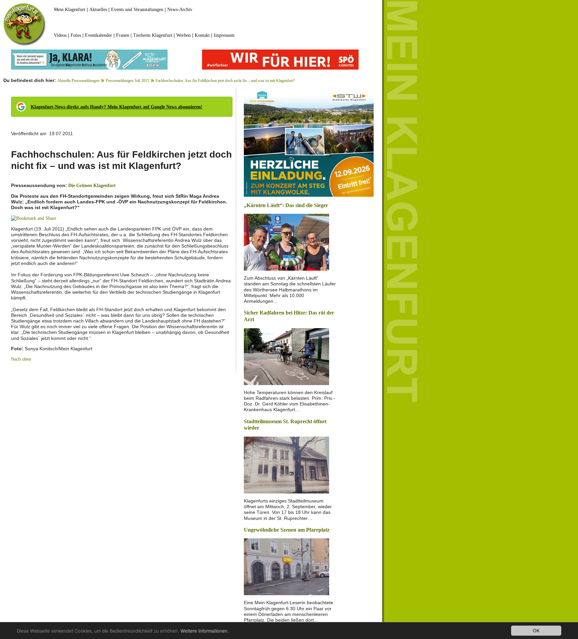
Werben (183, 35)
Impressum (224, 35)
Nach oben (21, 359)
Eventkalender (98, 35)
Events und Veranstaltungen (137, 9)
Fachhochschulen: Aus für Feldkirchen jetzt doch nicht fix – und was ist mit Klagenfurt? (225, 80)
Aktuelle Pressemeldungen (78, 80)
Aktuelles (98, 9)
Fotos (76, 35)
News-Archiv (179, 9)
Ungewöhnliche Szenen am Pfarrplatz (286, 530)
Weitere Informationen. (205, 630)
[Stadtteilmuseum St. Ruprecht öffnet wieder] (286, 464)
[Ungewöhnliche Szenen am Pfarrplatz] (286, 566)
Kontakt (202, 35)
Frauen (122, 35)
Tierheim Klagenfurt (152, 35)
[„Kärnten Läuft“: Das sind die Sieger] (286, 242)
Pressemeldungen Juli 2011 (127, 80)
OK (536, 630)
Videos (60, 35)
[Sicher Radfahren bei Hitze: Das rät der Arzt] (286, 356)
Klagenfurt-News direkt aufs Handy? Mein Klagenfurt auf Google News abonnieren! (116, 106)
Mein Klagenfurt (69, 9)
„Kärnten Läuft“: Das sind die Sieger (286, 205)
